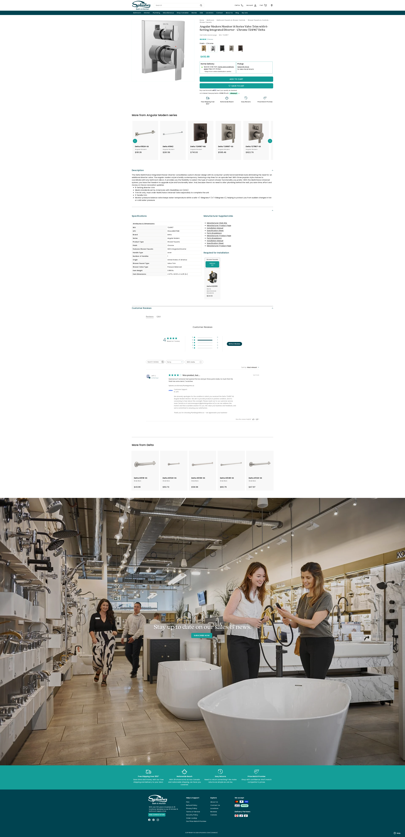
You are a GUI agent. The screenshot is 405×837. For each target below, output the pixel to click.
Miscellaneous (168, 13)
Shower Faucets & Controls (258, 20)
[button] (205, 337)
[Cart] (271, 5)
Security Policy (192, 815)
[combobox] (179, 5)
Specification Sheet (215, 230)
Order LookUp (191, 818)
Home (202, 20)
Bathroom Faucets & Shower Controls (231, 20)
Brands (194, 13)
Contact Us (215, 805)
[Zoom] (163, 50)
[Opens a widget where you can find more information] (397, 833)
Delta (150, 445)
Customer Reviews (142, 308)
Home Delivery (207, 64)
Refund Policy (191, 805)
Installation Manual (215, 228)
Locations (209, 13)
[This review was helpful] (253, 419)
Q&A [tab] (159, 316)
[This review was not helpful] (257, 419)
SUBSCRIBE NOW (202, 635)
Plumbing (156, 13)
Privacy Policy (191, 808)
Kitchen (147, 13)
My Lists (245, 13)
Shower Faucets (206, 22)
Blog (237, 13)
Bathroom (137, 13)
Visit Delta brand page (208, 35)
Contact (219, 13)
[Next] (270, 141)
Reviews (213, 812)
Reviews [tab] (150, 316)
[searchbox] (153, 361)
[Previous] (135, 141)
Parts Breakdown (214, 233)
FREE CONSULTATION (157, 815)
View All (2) (212, 264)
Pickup (240, 64)
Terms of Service (193, 812)
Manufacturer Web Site (217, 223)
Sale (201, 13)
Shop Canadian (183, 13)
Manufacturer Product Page (219, 225)
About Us (229, 13)
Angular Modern (158, 115)
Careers (213, 815)
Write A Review (234, 344)
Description (138, 170)
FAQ (187, 802)
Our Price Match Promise (196, 821)
